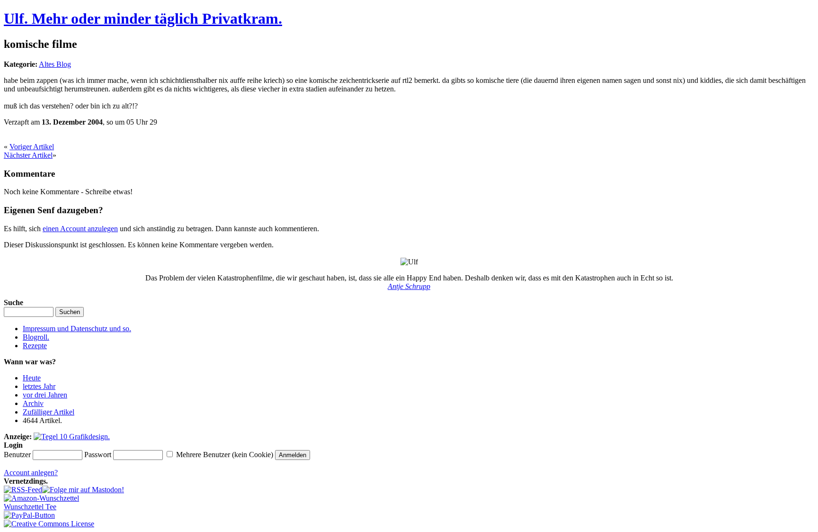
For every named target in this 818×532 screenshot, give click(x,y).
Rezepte (35, 346)
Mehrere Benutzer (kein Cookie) (224, 455)
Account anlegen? (31, 473)
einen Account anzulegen (80, 229)
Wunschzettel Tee (30, 507)
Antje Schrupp (409, 286)
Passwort (97, 455)
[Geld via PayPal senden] (29, 515)
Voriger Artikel (31, 147)
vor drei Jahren (45, 395)
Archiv (33, 403)
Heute (32, 378)
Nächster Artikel (28, 155)
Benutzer (17, 455)
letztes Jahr (39, 386)
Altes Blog (55, 64)
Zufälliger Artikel (48, 412)
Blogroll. (36, 337)
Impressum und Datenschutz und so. (77, 329)
